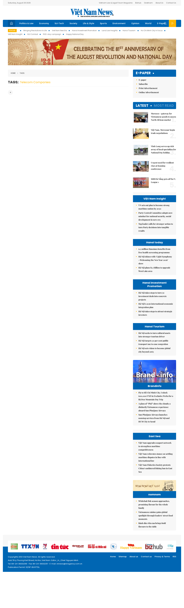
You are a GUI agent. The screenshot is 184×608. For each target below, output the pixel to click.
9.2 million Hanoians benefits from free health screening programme (154, 251)
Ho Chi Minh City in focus (152, 30)
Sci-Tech (59, 23)
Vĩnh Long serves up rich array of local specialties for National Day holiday (163, 149)
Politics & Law (26, 23)
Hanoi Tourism (129, 30)
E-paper (143, 73)
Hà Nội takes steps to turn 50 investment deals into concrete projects (152, 296)
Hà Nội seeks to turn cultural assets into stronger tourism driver (154, 335)
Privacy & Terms (162, 556)
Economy (44, 23)
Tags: (13, 82)
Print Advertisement (148, 88)
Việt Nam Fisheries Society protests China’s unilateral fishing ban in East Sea (155, 468)
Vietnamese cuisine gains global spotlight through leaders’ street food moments (155, 515)
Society (73, 23)
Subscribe (143, 84)
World (148, 23)
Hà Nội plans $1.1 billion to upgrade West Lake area (154, 269)
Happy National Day (75, 34)
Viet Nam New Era (59, 30)
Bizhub (138, 3)
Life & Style (88, 23)
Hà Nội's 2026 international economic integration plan (155, 305)
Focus (12, 30)
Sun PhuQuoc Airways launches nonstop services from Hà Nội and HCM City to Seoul (153, 418)
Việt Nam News (92, 13)
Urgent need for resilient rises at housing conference (162, 165)
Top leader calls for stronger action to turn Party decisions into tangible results (155, 227)
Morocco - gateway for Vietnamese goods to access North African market (163, 116)
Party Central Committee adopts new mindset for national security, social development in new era (155, 216)
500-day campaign (52, 34)
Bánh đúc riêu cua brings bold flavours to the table (152, 525)
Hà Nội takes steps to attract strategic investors (155, 313)
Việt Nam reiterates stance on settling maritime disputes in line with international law (155, 457)
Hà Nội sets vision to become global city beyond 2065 (154, 350)
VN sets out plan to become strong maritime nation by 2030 (153, 207)
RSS (174, 556)
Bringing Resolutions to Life (35, 30)
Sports (103, 23)
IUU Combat (32, 34)
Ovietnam (148, 3)
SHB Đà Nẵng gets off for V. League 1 (163, 180)
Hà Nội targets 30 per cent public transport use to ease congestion (153, 342)
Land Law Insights (110, 30)
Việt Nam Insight (15, 34)
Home (13, 73)
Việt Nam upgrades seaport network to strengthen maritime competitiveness (154, 446)
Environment (119, 23)
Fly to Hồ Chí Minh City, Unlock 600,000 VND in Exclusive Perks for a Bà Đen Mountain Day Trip (155, 396)
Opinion (135, 23)
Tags (22, 73)
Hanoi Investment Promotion (84, 30)
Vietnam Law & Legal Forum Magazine (115, 3)
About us (134, 556)
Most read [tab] (164, 105)
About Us (159, 3)
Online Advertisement (149, 92)
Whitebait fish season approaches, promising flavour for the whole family (154, 504)
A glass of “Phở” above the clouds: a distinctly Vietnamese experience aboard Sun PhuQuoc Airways (154, 407)
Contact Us (171, 3)
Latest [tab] (142, 105)
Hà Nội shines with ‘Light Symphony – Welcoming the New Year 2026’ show (155, 260)
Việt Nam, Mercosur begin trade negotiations (163, 131)
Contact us (146, 556)
